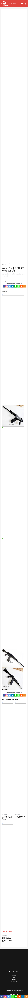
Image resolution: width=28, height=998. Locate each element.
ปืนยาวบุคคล (8, 262)
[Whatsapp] (18, 286)
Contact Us (14, 981)
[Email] (14, 994)
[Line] (15, 286)
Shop (14, 977)
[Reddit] (21, 286)
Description (5, 291)
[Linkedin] (12, 286)
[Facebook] (4, 286)
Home (3, 262)
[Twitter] (9, 286)
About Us (14, 979)
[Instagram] (6, 286)
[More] (24, 286)
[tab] (14, 291)
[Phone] (17, 994)
